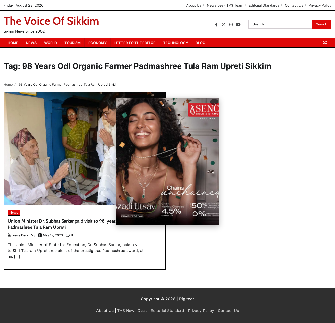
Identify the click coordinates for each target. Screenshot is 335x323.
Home (13, 43)
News (31, 43)
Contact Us (294, 5)
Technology (175, 43)
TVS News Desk (132, 310)
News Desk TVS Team (225, 5)
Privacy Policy (320, 5)
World (50, 43)
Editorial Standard (167, 310)
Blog (200, 43)
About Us (193, 5)
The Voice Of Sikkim (51, 20)
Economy (97, 43)
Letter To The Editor (134, 43)
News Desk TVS (23, 235)
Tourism (72, 43)
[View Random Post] (325, 42)
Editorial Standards (264, 5)
